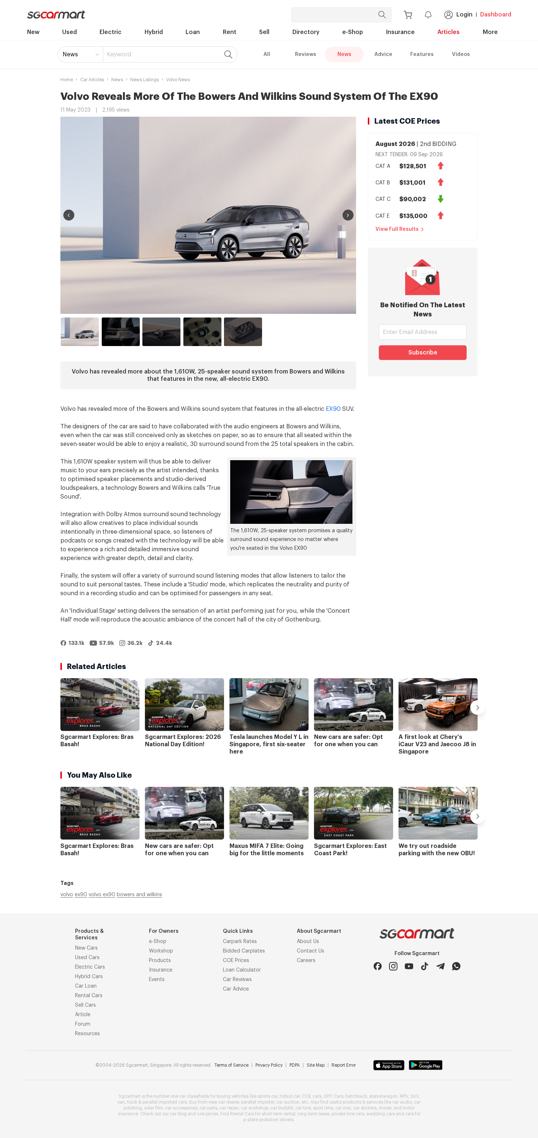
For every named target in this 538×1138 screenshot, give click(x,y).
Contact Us (310, 951)
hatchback (356, 1096)
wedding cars (380, 1114)
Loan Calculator (242, 970)
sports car (267, 1096)
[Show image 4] (202, 332)
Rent (229, 32)
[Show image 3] (161, 332)
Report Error (344, 1065)
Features (422, 54)
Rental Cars (88, 995)
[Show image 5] (243, 332)
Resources (87, 1033)
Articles (448, 32)
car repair (229, 1108)
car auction (287, 1102)
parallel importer (257, 1102)
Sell (264, 32)
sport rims (323, 1108)
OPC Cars (333, 1096)
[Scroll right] (477, 707)
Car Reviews (237, 979)
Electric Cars (90, 967)
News (70, 54)
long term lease (313, 1114)
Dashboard (495, 15)
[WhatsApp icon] (456, 966)
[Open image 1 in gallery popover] (208, 215)
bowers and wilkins (139, 894)
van (121, 1102)
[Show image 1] (80, 332)
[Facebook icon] (377, 966)
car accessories (181, 1108)
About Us (308, 941)
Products (160, 960)
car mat (343, 1108)
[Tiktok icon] (425, 966)
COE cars (311, 1096)
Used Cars (87, 957)
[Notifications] (428, 14)
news (117, 80)
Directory (306, 32)
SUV (414, 1096)
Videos (461, 54)
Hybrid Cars (89, 976)
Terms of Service (231, 1065)
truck (132, 1102)
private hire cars (348, 1114)
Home (66, 80)
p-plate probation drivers (268, 1120)
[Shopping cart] (408, 15)
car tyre (303, 1108)
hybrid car (290, 1096)
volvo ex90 (102, 894)
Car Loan (86, 986)
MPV (404, 1096)
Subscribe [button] (422, 353)
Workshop (161, 951)
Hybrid (154, 32)
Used (69, 32)
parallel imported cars (164, 1102)
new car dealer (224, 1102)
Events (157, 979)
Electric (111, 32)
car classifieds (194, 1096)
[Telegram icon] (440, 966)
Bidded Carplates (244, 951)
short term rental (278, 1114)
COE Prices (236, 960)
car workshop (254, 1108)
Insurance (400, 32)
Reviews (305, 54)
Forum (82, 1024)
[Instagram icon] (393, 966)
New (33, 32)
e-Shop (352, 32)
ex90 (81, 894)
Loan (193, 32)
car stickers (365, 1108)
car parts (208, 1108)
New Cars (86, 948)
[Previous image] (68, 215)
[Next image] (348, 215)
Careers (306, 960)
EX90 (333, 409)
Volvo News (178, 80)
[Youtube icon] (409, 966)
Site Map (316, 1065)
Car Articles (92, 80)
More (490, 32)
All (267, 54)
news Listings (144, 80)
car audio (402, 1102)
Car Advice (236, 989)
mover (385, 1108)
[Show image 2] (121, 332)
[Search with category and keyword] (382, 15)
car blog (178, 1114)
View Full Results (397, 229)
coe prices (207, 1114)
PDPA (294, 1065)
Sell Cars (85, 1005)
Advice (383, 54)
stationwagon (383, 1096)
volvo (66, 894)
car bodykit (281, 1108)
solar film (153, 1108)
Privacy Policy (269, 1065)
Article (82, 1014)
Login (464, 15)
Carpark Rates (240, 941)
